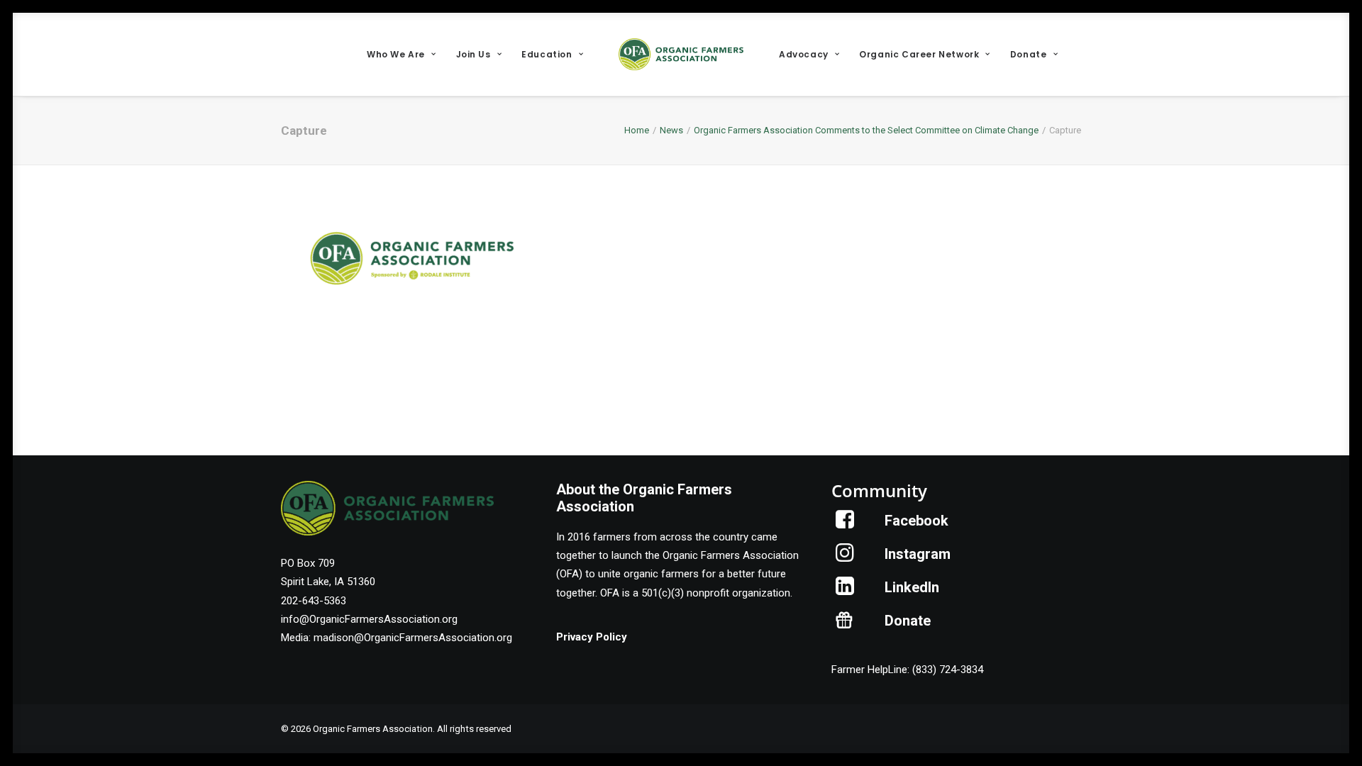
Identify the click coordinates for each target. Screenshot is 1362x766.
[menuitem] (401, 54)
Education (546, 54)
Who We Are (396, 54)
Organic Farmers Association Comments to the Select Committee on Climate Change (866, 130)
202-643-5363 (313, 600)
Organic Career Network (919, 54)
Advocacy (804, 54)
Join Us (473, 54)
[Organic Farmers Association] (681, 54)
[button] (845, 524)
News (671, 130)
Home (636, 130)
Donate (1028, 54)
